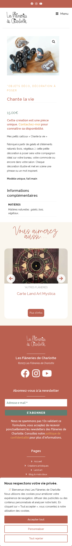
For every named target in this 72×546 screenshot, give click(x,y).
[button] (54, 42)
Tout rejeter (36, 538)
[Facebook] (25, 373)
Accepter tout (36, 519)
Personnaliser (36, 529)
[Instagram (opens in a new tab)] (36, 3)
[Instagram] (36, 373)
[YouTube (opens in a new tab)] (40, 3)
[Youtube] (46, 373)
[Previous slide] (11, 278)
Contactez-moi (29, 124)
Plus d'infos (36, 312)
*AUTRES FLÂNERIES (36, 287)
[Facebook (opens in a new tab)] (32, 3)
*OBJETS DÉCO (18, 86)
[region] (36, 512)
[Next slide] (61, 278)
